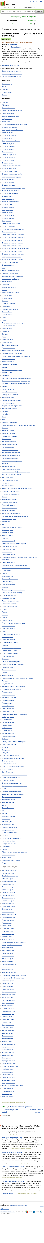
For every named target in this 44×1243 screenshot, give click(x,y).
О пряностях (6, 570)
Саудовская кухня (8, 1025)
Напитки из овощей (8, 541)
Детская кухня (6, 925)
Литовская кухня (7, 986)
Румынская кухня (8, 1019)
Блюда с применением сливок (12, 251)
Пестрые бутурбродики (9, 606)
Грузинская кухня (8, 920)
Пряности (5, 659)
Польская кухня (7, 1016)
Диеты (4, 337)
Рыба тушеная (7, 728)
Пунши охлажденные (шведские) (13, 664)
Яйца (4, 863)
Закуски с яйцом (7, 372)
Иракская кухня (7, 936)
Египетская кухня (8, 928)
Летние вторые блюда (9, 502)
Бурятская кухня (7, 909)
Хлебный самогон (8, 824)
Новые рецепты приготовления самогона (16, 568)
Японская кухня (7, 1096)
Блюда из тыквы (7, 212)
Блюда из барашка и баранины (12, 130)
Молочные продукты (9, 519)
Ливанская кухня (7, 983)
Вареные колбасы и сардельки (12, 276)
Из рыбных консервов (9, 392)
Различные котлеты (8, 667)
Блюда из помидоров (9, 185)
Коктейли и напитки (8, 433)
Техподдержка (13, 1205)
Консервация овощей (9, 441)
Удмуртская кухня (8, 1047)
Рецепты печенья (8, 700)
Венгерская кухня (8, 912)
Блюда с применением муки (11, 246)
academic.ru (8, 3)
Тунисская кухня (7, 1038)
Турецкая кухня (7, 1041)
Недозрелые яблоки (8, 562)
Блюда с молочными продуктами (13, 229)
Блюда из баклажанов (9, 127)
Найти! (39, 11)
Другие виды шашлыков (10, 345)
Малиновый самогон (9, 510)
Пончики (5, 645)
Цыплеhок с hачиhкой (9, 833)
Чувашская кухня (7, 1072)
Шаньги (4, 849)
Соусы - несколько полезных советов (14, 775)
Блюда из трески (7, 210)
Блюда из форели (8, 215)
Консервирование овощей (11, 452)
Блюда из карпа (7, 152)
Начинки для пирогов (9, 554)
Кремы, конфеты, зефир (10, 480)
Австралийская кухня (9, 870)
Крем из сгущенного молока (11, 474)
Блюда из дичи (7, 138)
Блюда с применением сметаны (13, 254)
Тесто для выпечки (8, 799)
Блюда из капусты (8, 149)
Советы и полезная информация (13, 766)
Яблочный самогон (8, 855)
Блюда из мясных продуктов (11, 177)
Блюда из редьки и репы (10, 190)
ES (37, 1)
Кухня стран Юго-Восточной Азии (13, 978)
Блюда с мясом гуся (9, 232)
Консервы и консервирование (12, 461)
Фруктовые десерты (8, 816)
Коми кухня (6, 967)
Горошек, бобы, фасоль (10, 309)
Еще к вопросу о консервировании (13, 350)
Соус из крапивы (7, 769)
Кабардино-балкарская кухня (12, 945)
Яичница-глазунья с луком (11, 860)
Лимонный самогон (8, 505)
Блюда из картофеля (9, 155)
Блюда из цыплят (8, 218)
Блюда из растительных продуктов (13, 188)
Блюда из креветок (8, 157)
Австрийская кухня (8, 873)
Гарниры (5, 301)
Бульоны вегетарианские (10, 270)
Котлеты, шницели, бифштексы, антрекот (16, 472)
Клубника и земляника (9, 422)
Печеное (5, 609)
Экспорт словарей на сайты (8, 1211)
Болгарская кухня (8, 903)
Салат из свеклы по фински (11, 71)
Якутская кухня (7, 1094)
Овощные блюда (7, 581)
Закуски (4, 367)
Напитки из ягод (7, 552)
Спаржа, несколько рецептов (11, 783)
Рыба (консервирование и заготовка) (14, 714)
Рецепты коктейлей (8, 695)
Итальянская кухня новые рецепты (13, 942)
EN (30, 1)
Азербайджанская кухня (10, 876)
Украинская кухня (8, 1052)
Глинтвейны (6, 306)
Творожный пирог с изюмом (11, 797)
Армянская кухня (8, 890)
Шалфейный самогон (9, 844)
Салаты (4, 95)
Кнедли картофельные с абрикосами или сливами (19, 425)
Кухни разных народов (9, 499)
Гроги (4, 320)
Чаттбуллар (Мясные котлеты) (12, 76)
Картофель (6, 414)
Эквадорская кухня (8, 1083)
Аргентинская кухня (8, 887)
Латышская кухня (8, 981)
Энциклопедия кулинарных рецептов (22, 17)
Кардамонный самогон (9, 408)
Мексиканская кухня (9, 994)
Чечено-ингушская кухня (10, 1066)
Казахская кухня (7, 947)
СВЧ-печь (5, 747)
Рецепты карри (7, 692)
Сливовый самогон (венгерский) (13, 758)
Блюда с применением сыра (11, 257)
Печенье (5, 615)
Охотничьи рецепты (8, 598)
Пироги (4, 617)
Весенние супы (7, 281)
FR (41, 1)
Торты (4, 805)
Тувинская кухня (7, 1036)
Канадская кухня (7, 953)
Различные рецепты (9, 670)
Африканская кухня (8, 892)
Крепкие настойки (8, 486)
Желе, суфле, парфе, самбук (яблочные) (16, 356)
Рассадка (5, 681)
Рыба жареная (7, 719)
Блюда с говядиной (8, 226)
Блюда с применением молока (12, 243)
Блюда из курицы (8, 160)
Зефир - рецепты (8, 389)
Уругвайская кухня (8, 1055)
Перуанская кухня (8, 1014)
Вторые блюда (15, 47)
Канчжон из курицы (8, 403)
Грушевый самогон (8, 326)
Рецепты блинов (7, 684)
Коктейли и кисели (8, 430)
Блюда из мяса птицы (9, 171)
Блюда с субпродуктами (10, 262)
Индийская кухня (7, 931)
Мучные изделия (7, 530)
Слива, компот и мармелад (11, 755)
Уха (3, 810)
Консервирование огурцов (11, 455)
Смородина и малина (9, 764)
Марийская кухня (8, 989)
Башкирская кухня (8, 895)
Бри (3, 268)
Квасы (4, 419)
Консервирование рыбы (10, 458)
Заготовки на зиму (8, 361)
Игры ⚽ (32, 24)
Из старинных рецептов (10, 395)
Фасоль (4, 813)
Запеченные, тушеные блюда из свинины (16, 383)
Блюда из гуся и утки (9, 135)
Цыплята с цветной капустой (11, 838)
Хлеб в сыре (6, 819)
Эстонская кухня (7, 1088)
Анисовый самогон (8, 108)
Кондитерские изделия (9, 436)
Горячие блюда (7, 312)
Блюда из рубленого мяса (10, 193)
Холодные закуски (8, 830)
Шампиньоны (6, 846)
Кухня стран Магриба (9, 972)
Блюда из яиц (6, 221)
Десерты (5, 334)
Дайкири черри (7, 328)
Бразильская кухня (8, 906)
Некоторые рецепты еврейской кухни (14, 565)
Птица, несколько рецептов (11, 661)
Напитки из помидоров (9, 546)
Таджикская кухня (8, 1030)
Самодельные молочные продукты (13, 741)
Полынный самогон (8, 639)
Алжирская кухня (7, 878)
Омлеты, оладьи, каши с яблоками (13, 590)
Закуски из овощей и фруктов (12, 370)
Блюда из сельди (8, 199)
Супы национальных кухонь (11, 791)
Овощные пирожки (8, 584)
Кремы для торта (8, 477)
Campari (5, 102)
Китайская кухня (7, 961)
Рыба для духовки (8, 717)
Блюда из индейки (8, 143)
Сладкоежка (6, 750)
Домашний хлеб (7, 342)
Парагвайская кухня (8, 1011)
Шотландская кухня (8, 1080)
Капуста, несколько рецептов (12, 406)
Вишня (4, 290)
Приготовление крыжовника (11, 648)
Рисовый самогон (8, 706)
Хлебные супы (7, 821)
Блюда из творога (8, 207)
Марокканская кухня (9, 992)
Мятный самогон (7, 535)
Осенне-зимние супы (9, 595)
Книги (12, 24)
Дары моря (6, 331)
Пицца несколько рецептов (11, 634)
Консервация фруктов (9, 444)
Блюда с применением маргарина (13, 237)
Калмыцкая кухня (8, 950)
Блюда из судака (7, 204)
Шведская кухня (7, 1074)
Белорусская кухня (8, 898)
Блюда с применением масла (12, 240)
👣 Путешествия (5, 1208)
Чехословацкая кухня (9, 1063)
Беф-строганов (7, 119)
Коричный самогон (8, 466)
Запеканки (5, 375)
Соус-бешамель (7, 772)
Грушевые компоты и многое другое (14, 323)
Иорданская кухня (8, 934)
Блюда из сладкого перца (10, 201)
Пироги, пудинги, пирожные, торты (13, 623)
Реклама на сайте (22, 1205)
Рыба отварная (7, 725)
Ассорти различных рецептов (12, 110)
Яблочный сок (6, 857)
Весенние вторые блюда (10, 279)
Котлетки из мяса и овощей (11, 469)
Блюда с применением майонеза (13, 235)
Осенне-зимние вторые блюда (12, 593)
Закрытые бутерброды (9, 364)
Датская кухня (6, 923)
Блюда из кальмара (8, 146)
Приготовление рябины (10, 653)
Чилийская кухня (7, 1069)
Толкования (12, 20)
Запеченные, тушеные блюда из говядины (16, 381)
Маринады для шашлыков (11, 513)
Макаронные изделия (9, 508)
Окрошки (5, 587)
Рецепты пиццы (7, 703)
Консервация (6, 439)
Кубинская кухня (7, 970)
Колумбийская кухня (9, 964)
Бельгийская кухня (8, 901)
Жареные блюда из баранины (12, 353)
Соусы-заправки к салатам (11, 777)
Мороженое (6, 521)
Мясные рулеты (7, 532)
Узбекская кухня (7, 1050)
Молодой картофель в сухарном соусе (15, 516)
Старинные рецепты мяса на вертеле (14, 786)
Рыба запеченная (8, 722)
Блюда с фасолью (8, 265)
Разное (4, 673)
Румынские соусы (8, 711)
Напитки (5, 89)
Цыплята (5, 835)
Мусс (3, 524)
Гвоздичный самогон (9, 303)
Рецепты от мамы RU (9, 697)
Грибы (4, 317)
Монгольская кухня (8, 1000)
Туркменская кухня (8, 1044)
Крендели (5, 483)
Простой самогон (8, 656)
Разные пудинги (7, 675)
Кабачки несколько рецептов (11, 400)
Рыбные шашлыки (8, 733)
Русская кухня (6, 1022)
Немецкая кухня (7, 1005)
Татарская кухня (7, 1033)
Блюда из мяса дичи (9, 168)
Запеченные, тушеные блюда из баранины (16, 378)
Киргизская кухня (8, 958)
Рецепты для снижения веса (11, 689)
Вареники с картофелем (10, 273)
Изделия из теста (8, 397)
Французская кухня (8, 1061)
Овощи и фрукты (7, 576)
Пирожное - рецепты (9, 628)
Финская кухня (12, 44)
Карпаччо (5, 411)
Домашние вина (7, 339)
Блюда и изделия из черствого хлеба (14, 124)
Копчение (5, 463)
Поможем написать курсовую (21, 1107)
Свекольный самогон (9, 744)
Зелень (4, 386)
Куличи (4, 497)
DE (33, 1)
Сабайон (5, 739)
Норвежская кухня (8, 1008)
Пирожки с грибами (8, 626)
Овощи (4, 573)
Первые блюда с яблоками (11, 601)
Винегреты (5, 284)
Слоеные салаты (7, 761)
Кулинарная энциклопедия (11, 494)
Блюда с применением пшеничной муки (15, 248)
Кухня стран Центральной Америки (14, 975)
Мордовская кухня (8, 1003)
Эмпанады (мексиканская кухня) (13, 1085)
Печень (4, 612)
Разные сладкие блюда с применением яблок (17, 678)
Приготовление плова (9, 650)
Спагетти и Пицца (8, 780)
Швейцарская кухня (8, 1077)
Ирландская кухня (8, 939)
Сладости (5, 753)
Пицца (4, 631)
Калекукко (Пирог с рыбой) (11, 65)
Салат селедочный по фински (12, 74)
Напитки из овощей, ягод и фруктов (14, 543)
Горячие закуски (7, 315)
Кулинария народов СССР (11, 491)
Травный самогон (8, 808)
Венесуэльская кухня (9, 914)
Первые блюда (7, 92)
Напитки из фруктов (8, 549)
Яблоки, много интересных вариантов (14, 852)
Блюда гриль (6, 121)
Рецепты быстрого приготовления (13, 686)
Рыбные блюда (7, 730)
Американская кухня (9, 881)
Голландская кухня (8, 917)
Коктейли (5, 428)
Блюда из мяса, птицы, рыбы (12, 174)
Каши (4, 86)
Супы (4, 788)
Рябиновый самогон (9, 736)
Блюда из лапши (7, 163)
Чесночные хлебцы (8, 841)
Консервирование (8, 447)
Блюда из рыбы (7, 196)
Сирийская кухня (7, 1027)
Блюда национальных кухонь (12, 223)
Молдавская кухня (8, 997)
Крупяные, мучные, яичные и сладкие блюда (17, 488)
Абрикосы (5, 105)
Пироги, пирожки (7, 620)
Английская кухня (8, 884)
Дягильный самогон (8, 348)
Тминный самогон (8, 802)
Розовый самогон (8, 708)
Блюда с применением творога (12, 259)
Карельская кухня (8, 956)
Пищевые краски (7, 637)
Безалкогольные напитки (10, 116)
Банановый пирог (8, 113)
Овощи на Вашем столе (10, 579)
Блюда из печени (8, 182)
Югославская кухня (8, 1091)
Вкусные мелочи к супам (10, 292)
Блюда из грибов (7, 132)
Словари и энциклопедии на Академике (17, 8)
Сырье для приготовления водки (13, 794)
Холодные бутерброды (9, 827)
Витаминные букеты (9, 287)
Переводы (32, 20)
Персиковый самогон (9, 604)
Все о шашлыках (7, 295)
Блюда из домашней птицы (11, 141)
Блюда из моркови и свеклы (11, 166)
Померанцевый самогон (10, 642)
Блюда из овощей (8, 179)
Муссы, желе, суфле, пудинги (12, 527)
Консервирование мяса (10, 450)
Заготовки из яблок (8, 359)
